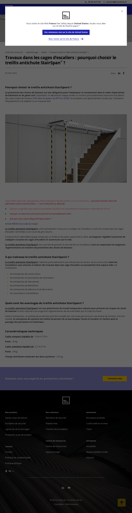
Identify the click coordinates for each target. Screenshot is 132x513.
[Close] (122, 11)
